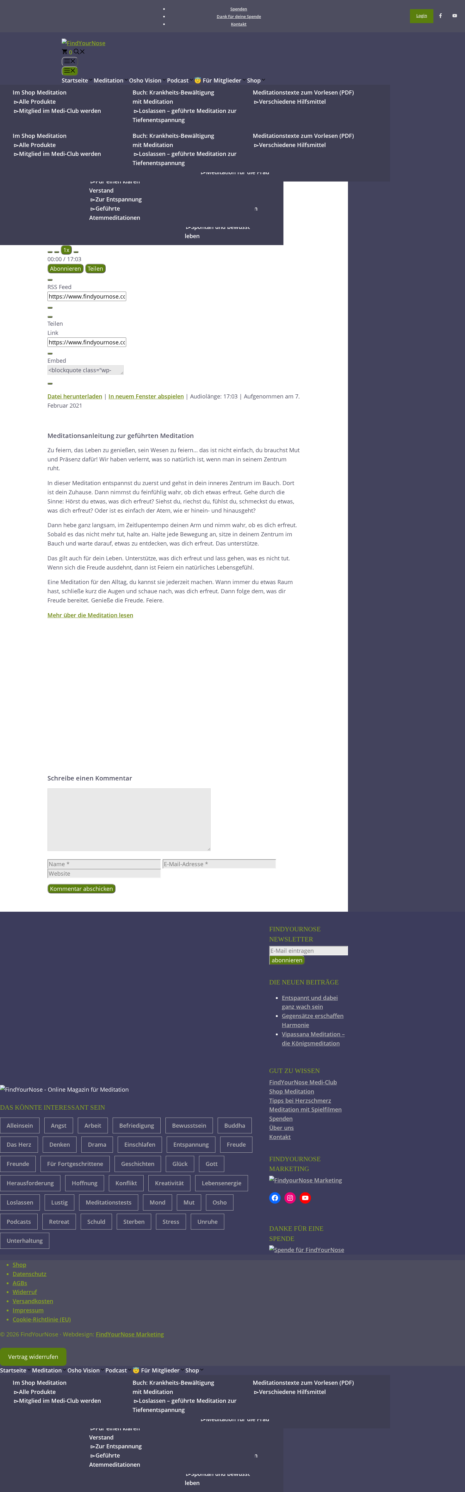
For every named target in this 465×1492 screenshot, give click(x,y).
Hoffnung (84, 1183)
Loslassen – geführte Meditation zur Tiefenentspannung (185, 115)
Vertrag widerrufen (33, 1356)
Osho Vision (145, 80)
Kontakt (238, 24)
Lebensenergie (221, 1183)
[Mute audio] (50, 252)
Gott (212, 1164)
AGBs (20, 1283)
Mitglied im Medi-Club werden (60, 110)
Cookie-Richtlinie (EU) (42, 1319)
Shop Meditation (291, 1091)
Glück (180, 1164)
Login (421, 15)
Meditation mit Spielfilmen (305, 1109)
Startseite (75, 80)
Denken (59, 1144)
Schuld (96, 1221)
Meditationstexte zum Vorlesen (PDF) (303, 92)
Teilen (95, 268)
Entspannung (191, 1144)
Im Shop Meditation (39, 92)
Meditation (108, 80)
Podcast (178, 80)
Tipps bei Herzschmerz (300, 1100)
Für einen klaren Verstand (114, 185)
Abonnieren (65, 268)
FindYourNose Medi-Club (303, 1082)
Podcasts (19, 1221)
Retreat (59, 1221)
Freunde (18, 1164)
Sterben (134, 1221)
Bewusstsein (189, 1125)
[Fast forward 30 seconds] (75, 252)
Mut (189, 1202)
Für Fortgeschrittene (75, 1164)
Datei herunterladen (74, 396)
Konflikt (126, 1183)
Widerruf (25, 1292)
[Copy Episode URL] (50, 354)
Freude (236, 1144)
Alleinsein (20, 1125)
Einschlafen (139, 1144)
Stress (171, 1221)
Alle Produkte (37, 101)
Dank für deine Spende (239, 16)
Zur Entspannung (119, 199)
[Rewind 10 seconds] (56, 252)
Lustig (59, 1202)
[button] (79, 52)
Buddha (234, 1125)
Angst (58, 1125)
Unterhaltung (25, 1240)
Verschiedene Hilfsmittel (292, 101)
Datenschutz (29, 1274)
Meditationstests (109, 1202)
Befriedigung (136, 1125)
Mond (157, 1202)
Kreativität (169, 1183)
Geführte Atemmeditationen (114, 213)
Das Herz (19, 1144)
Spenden (238, 9)
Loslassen (20, 1202)
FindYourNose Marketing (130, 1334)
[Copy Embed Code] (50, 384)
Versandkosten (33, 1301)
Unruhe (207, 1221)
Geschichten (137, 1164)
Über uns (281, 1127)
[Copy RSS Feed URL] (50, 308)
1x (66, 250)
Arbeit (92, 1125)
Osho (220, 1202)
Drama (97, 1144)
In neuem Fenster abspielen (146, 396)
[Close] (50, 280)
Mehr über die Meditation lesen (90, 615)
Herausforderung (30, 1183)
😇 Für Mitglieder (217, 80)
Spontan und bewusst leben (217, 231)
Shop (254, 80)
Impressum (28, 1310)
